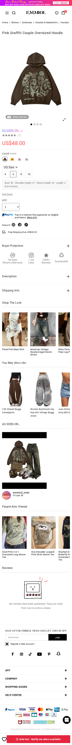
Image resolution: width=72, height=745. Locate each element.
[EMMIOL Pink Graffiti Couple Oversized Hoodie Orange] (12, 160)
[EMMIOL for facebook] (12, 654)
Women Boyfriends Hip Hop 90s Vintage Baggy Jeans (42, 412)
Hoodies (65, 22)
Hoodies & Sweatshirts (46, 22)
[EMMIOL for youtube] (39, 654)
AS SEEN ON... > (12, 130)
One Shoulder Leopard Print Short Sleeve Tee (42, 553)
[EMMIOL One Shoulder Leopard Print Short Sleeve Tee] (43, 532)
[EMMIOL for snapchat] (58, 653)
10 (29, 174)
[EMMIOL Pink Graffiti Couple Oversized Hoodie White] (26, 160)
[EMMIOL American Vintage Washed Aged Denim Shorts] (43, 329)
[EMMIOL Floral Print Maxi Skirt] (15, 329)
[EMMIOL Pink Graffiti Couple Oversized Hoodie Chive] (5, 160)
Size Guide (7, 194)
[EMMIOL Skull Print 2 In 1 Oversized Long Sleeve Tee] (14, 532)
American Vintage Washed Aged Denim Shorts (41, 352)
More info (32, 217)
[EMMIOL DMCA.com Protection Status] (44, 724)
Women (15, 22)
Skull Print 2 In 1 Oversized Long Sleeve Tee (14, 554)
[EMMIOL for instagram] (21, 654)
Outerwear (27, 22)
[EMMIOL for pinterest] (49, 654)
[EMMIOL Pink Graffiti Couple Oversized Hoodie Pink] (19, 160)
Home (5, 22)
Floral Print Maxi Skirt (13, 349)
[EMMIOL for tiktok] (30, 654)
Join (57, 637)
